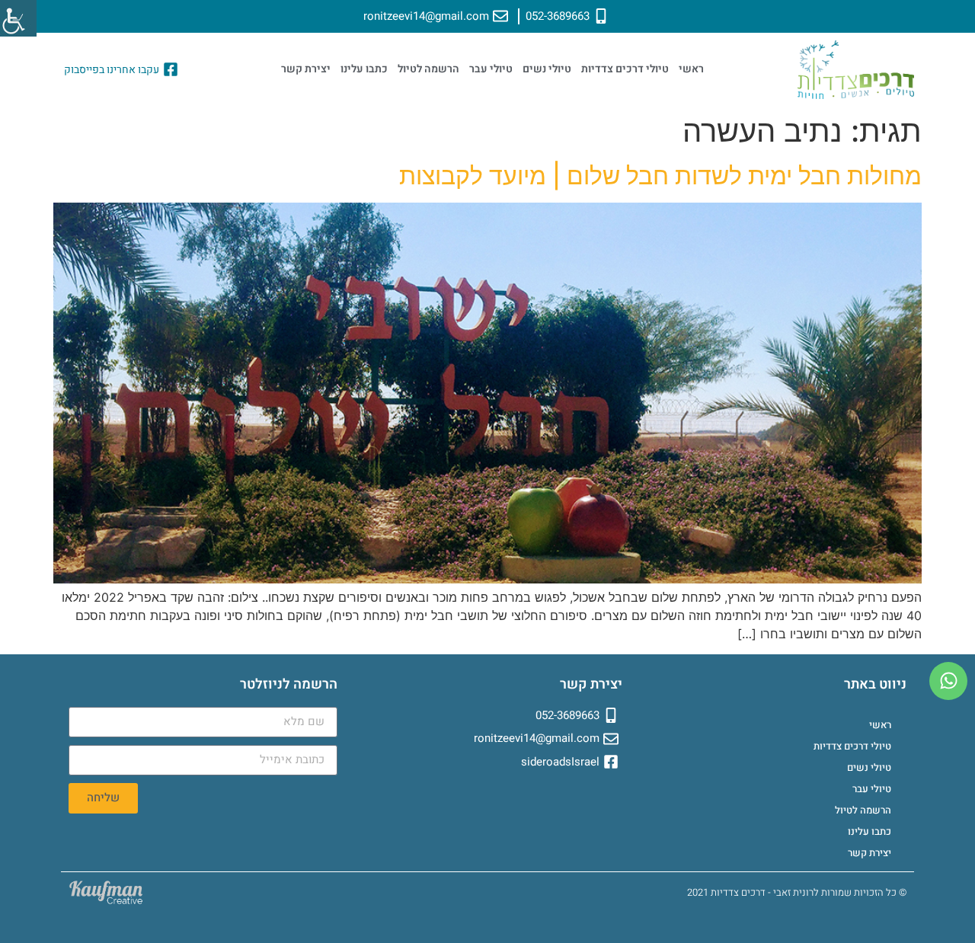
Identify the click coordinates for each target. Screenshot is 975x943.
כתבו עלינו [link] (364, 69)
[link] (18, 18)
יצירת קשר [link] (306, 69)
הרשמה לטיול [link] (428, 69)
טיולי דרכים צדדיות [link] (625, 69)
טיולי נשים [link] (547, 69)
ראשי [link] (691, 69)
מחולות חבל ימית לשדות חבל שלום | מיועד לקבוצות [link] (660, 175)
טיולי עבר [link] (491, 69)
